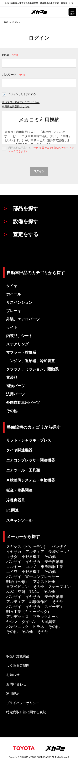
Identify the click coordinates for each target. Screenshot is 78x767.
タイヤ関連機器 (19, 450)
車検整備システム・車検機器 (30, 480)
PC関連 (12, 510)
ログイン (16, 22)
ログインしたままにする (22, 94)
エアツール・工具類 (23, 470)
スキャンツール (19, 520)
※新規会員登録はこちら (16, 106)
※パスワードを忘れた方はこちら (21, 102)
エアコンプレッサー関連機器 (30, 460)
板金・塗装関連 (19, 490)
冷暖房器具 (15, 500)
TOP (6, 22)
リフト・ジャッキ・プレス (28, 440)
